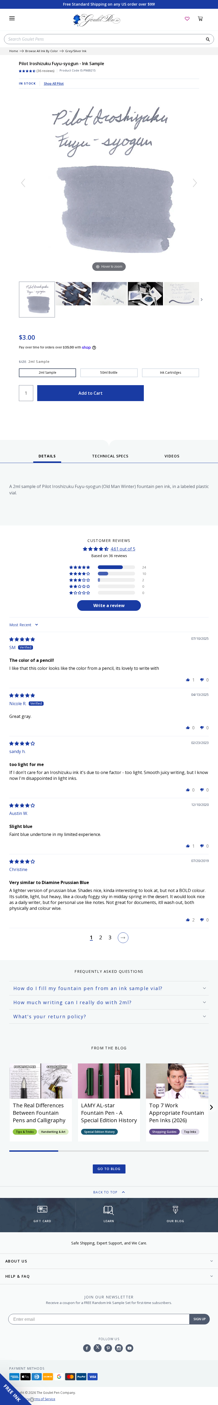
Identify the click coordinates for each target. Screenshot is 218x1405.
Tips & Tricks (25, 1132)
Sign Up (200, 1319)
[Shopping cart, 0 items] (203, 18)
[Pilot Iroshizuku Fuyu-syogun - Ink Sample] (37, 299)
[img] (22, 639)
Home (13, 51)
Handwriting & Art (53, 1132)
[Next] (195, 182)
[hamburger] (12, 18)
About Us (16, 1261)
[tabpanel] (109, 495)
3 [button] (109, 938)
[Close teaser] (32, 1399)
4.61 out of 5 (123, 549)
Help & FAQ (17, 1276)
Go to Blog (109, 1169)
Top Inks (190, 1132)
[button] (80, 567)
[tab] (47, 458)
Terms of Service (42, 1399)
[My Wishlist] (187, 18)
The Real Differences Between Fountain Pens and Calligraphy (39, 1113)
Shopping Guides (164, 1132)
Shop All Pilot (54, 83)
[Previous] (23, 182)
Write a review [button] (109, 605)
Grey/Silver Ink (75, 51)
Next (202, 299)
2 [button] (100, 938)
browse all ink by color (41, 51)
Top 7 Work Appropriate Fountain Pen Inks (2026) (176, 1113)
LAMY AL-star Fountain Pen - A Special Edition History (109, 1113)
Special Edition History (99, 1132)
